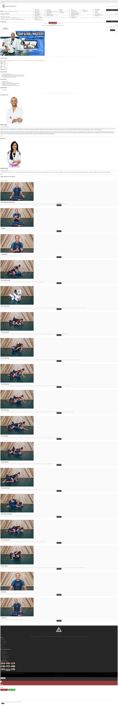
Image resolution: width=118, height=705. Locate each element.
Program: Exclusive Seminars (27, 60)
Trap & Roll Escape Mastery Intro (8, 202)
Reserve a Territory (50, 15)
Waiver (116, 674)
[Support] (3, 1)
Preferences (4, 659)
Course (13, 11)
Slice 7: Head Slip (4, 435)
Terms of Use (108, 674)
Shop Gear (84, 11)
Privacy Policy (112, 674)
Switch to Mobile (61, 676)
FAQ (2, 645)
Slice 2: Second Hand (5, 306)
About (3, 644)
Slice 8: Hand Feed (4, 461)
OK (11, 689)
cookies (8, 701)
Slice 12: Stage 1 (4, 565)
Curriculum (5, 11)
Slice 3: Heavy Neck (5, 332)
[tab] (5, 28)
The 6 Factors (4, 617)
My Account (97, 15)
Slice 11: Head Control (5, 539)
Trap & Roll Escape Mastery (54, 23)
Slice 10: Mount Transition (6, 513)
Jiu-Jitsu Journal (4, 652)
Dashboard (2, 10)
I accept (3, 703)
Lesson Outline (4, 254)
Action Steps (3, 591)
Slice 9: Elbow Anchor (5, 487)
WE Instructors (61, 12)
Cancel (4, 689)
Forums (3, 654)
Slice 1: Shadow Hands (5, 280)
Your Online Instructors (38, 19)
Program (9, 11)
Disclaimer (3, 228)
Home (3, 639)
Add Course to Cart (52, 22)
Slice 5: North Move (5, 384)
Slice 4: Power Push (5, 358)
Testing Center (4, 642)
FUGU (23, 673)
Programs (1, 11)
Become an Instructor (5, 657)
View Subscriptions (52, 24)
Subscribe (43, 25)
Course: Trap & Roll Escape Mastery (38, 60)
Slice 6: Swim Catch (5, 409)
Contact (3, 647)
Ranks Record (73, 17)
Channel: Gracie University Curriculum (9, 60)
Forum (10, 84)
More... (1, 135)
